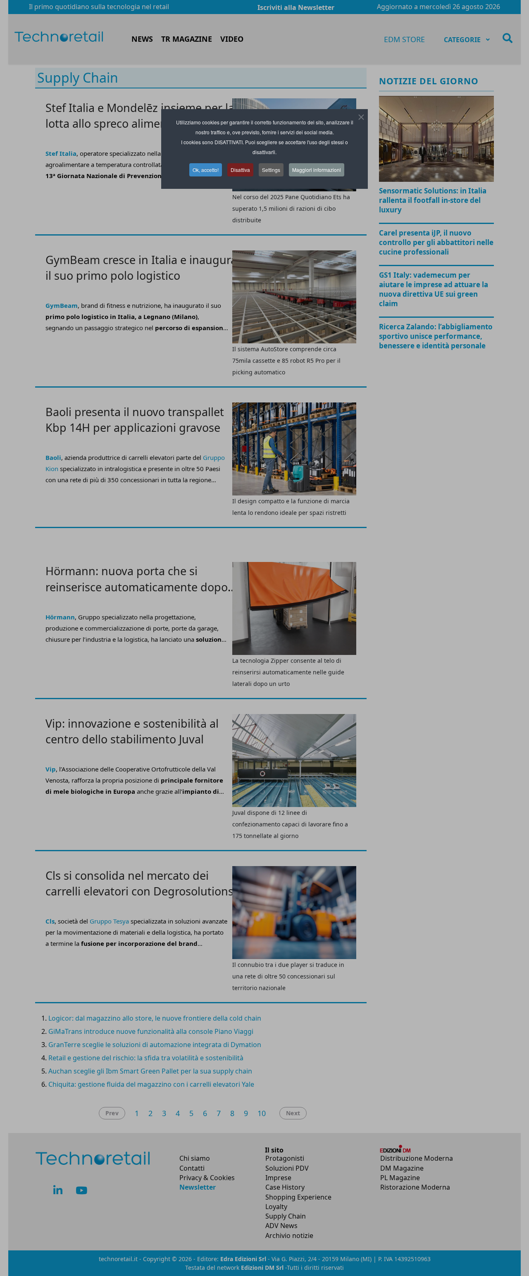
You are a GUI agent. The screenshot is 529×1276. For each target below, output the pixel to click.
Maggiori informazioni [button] (316, 169)
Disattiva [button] (240, 169)
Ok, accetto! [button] (206, 169)
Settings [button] (271, 169)
